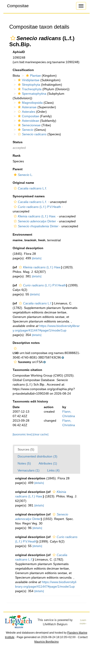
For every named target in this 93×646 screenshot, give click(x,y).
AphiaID (19, 52)
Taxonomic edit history (30, 401)
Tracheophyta (32, 89)
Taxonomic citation (27, 370)
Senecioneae (31, 125)
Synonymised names (29, 196)
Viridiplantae (31, 80)
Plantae (35, 75)
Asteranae (29, 107)
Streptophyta (31, 84)
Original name (23, 182)
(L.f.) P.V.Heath (39, 207)
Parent (18, 169)
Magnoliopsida (32, 102)
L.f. (32, 188)
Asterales (28, 111)
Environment (22, 234)
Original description (28, 248)
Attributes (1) (48, 463)
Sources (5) (26, 449)
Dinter (37, 221)
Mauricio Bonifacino (46, 641)
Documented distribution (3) (37, 456)
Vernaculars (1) (29, 470)
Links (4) (53, 470)
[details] (36, 258)
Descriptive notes (26, 343)
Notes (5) (24, 463)
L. (25, 175)
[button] (12, 38)
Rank (17, 155)
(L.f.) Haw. (37, 216)
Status (18, 142)
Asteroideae (30, 120)
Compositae (18, 6)
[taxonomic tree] (23, 434)
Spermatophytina (34, 93)
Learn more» (83, 621)
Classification (23, 70)
